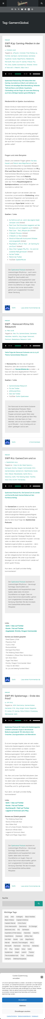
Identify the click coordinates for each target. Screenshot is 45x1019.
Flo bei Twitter (14, 388)
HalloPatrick (9, 936)
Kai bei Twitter (14, 254)
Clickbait (23, 53)
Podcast (7, 40)
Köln (6, 474)
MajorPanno (21, 59)
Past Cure (15, 62)
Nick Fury (26, 946)
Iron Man (8, 939)
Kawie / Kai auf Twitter (14, 628)
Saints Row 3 (27, 474)
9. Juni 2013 (9, 702)
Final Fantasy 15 (31, 53)
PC (6, 949)
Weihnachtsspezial (19, 959)
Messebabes (18, 474)
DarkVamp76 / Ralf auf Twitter (17, 808)
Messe (11, 474)
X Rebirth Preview (15, 233)
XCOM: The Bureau (18, 480)
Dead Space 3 (27, 465)
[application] (22, 74)
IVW (13, 708)
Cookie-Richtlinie (12, 1016)
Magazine (33, 708)
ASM (14, 705)
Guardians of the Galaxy (13, 933)
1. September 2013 (11, 462)
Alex (14, 333)
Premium (8, 339)
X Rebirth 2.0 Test (15, 236)
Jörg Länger (23, 336)
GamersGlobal (23, 56)
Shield (17, 949)
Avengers (19, 917)
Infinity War (28, 936)
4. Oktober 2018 (10, 50)
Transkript (30, 955)
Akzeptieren (22, 1000)
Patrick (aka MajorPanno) (22, 163)
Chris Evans (22, 923)
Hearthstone (28, 471)
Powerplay (34, 711)
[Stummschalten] (30, 74)
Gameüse (25, 929)
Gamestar (32, 56)
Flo (18, 333)
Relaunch (23, 339)
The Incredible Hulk (11, 955)
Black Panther (30, 917)
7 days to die (17, 465)
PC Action (8, 711)
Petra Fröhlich (25, 711)
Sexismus (8, 477)
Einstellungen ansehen (22, 1011)
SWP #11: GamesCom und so (20, 458)
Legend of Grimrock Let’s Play (17, 811)
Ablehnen (22, 1005)
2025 (6, 917)
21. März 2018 (9, 331)
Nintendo (35, 946)
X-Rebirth (17, 68)
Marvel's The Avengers (20, 942)
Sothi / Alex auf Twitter (15, 626)
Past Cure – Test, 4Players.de (19, 231)
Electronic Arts (10, 929)
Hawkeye (19, 936)
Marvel (7, 942)
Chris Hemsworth (11, 926)
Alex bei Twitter (14, 394)
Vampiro (8, 959)
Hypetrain (8, 59)
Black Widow (9, 920)
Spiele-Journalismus (19, 65)
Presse (29, 62)
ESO (33, 468)
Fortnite (7, 56)
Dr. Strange (33, 926)
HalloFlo (15, 336)
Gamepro (14, 56)
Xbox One (8, 480)
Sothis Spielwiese (22, 396)
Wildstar (29, 65)
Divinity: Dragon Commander (22, 468)
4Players (16, 53)
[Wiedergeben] (6, 74)
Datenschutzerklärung (24, 1016)
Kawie (14, 59)
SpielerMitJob (21, 260)
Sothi (29, 339)
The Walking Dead (22, 477)
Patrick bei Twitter (15, 257)
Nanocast (30, 336)
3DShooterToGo (15, 391)
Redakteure (16, 339)
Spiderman (8, 952)
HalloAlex (8, 336)
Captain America (22, 920)
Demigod (8, 468)
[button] (42, 977)
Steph (17, 952)
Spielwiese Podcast (18, 270)
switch (24, 952)
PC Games (23, 62)
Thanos (31, 952)
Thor (22, 955)
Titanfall (32, 477)
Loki (21, 939)
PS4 (11, 949)
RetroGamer (9, 714)
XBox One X (25, 68)
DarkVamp (20, 705)
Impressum (35, 1016)
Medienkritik (30, 59)
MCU (32, 942)
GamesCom (19, 471)
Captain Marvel (10, 923)
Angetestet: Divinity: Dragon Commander (21, 631)
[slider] (36, 74)
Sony (9, 65)
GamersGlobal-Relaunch (18, 386)
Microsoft (8, 62)
